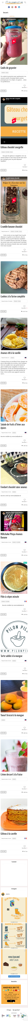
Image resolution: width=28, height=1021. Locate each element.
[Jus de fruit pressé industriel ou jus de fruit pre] (14, 910)
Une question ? (16, 1010)
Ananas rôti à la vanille (11, 353)
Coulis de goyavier (8, 68)
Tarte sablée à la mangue (11, 656)
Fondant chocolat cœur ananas (14, 487)
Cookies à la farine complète (13, 296)
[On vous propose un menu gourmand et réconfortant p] (14, 961)
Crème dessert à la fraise (11, 774)
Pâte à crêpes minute (10, 597)
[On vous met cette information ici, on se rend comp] (14, 935)
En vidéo (7, 152)
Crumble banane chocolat (11, 227)
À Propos (9, 1010)
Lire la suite (3, 90)
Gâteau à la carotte (9, 834)
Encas (7, 72)
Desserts (3, 72)
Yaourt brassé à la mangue (12, 715)
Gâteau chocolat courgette (12, 147)
